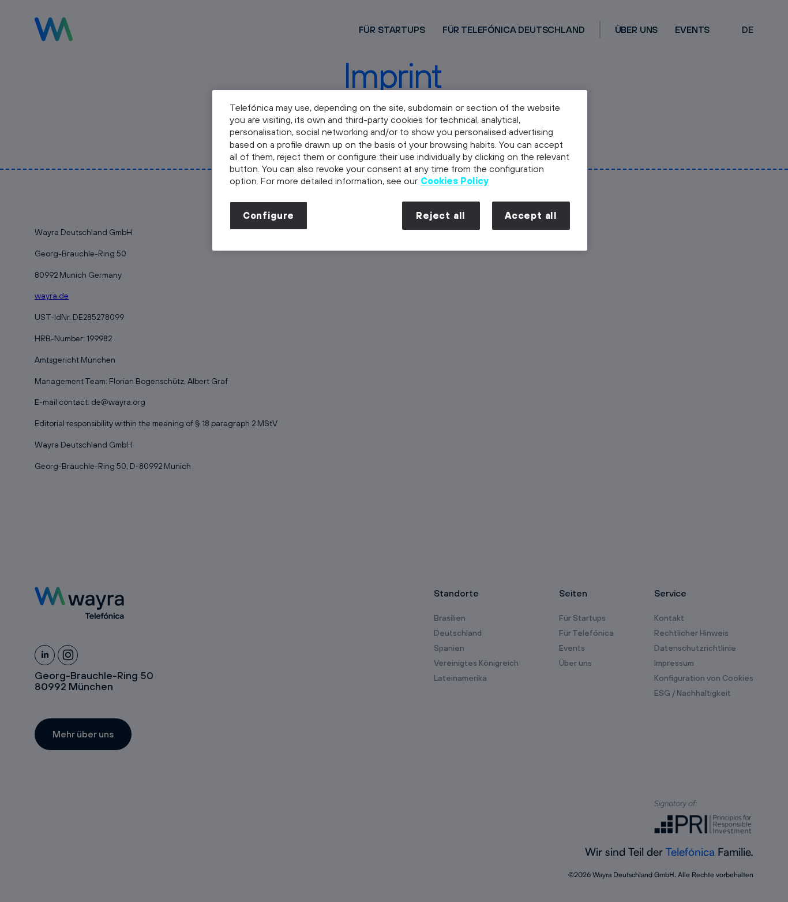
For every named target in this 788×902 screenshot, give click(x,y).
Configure (268, 215)
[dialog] (399, 170)
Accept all (531, 215)
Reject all (441, 215)
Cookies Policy (455, 181)
